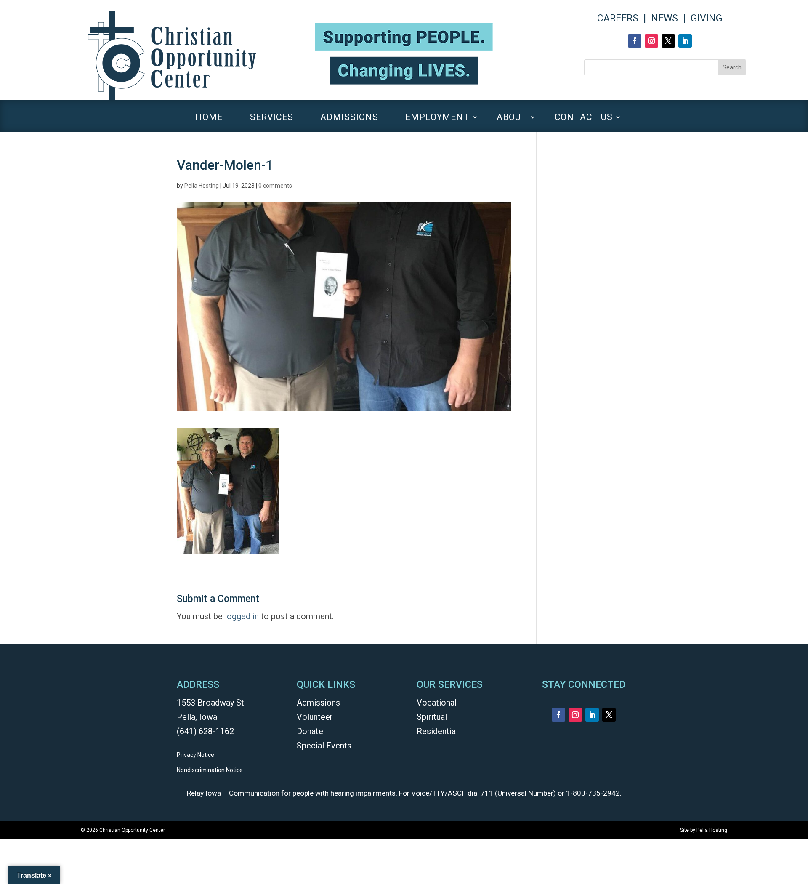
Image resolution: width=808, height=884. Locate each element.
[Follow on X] (668, 41)
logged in (242, 616)
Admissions (318, 703)
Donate (310, 731)
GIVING (707, 18)
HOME (209, 118)
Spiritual (432, 717)
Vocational (437, 703)
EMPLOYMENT (437, 118)
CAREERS (617, 18)
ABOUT (512, 118)
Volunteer (315, 717)
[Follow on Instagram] (651, 41)
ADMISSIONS (349, 118)
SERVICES (271, 118)
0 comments (275, 185)
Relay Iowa (204, 793)
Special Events (324, 745)
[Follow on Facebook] (634, 41)
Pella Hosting (201, 185)
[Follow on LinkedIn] (685, 41)
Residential (437, 731)
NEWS (664, 18)
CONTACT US (584, 118)
